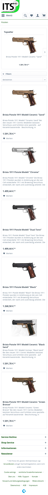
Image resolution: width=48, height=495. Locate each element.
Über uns (11, 476)
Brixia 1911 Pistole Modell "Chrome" (21, 172)
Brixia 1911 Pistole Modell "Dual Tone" (22, 229)
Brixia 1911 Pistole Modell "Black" (20, 287)
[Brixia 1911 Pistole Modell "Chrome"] (24, 155)
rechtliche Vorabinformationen (30, 472)
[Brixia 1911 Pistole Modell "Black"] (24, 270)
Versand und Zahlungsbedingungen (16, 481)
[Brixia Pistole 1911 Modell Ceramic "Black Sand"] (24, 327)
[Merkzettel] (31, 15)
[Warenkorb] (43, 15)
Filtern (8, 74)
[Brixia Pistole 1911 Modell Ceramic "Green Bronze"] (24, 385)
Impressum (33, 485)
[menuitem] (7, 15)
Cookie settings (10, 472)
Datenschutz (15, 485)
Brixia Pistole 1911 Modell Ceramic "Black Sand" (24, 345)
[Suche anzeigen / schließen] (25, 15)
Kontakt (35, 476)
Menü (9, 15)
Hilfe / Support (23, 476)
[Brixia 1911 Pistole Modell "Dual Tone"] (24, 213)
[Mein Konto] (37, 15)
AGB (24, 485)
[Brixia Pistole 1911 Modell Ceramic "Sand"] (24, 45)
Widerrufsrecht (38, 481)
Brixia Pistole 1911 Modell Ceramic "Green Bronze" (24, 403)
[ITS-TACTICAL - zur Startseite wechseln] (10, 6)
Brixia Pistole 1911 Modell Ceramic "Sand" (24, 56)
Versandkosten (8, 464)
